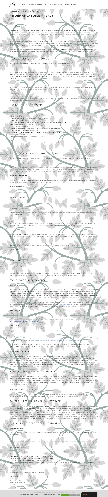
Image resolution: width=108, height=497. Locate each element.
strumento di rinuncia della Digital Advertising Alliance (26, 321)
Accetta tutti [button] (65, 494)
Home (23, 4)
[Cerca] (97, 4)
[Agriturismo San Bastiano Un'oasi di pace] (14, 4)
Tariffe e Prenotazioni (56, 4)
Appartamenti (39, 4)
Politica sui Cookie (65, 304)
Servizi (46, 4)
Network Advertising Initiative (82, 319)
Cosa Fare (67, 4)
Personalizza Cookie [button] (74, 494)
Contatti (73, 4)
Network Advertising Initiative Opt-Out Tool (47, 340)
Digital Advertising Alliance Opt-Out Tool (71, 340)
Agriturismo (30, 4)
